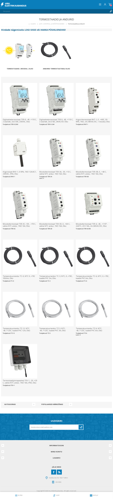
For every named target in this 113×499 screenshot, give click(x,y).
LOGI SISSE (30, 29)
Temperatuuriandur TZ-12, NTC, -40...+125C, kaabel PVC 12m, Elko (16, 329)
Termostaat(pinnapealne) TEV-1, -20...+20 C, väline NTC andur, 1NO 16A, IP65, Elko (20, 382)
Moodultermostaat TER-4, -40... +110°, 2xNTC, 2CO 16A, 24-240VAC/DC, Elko (91, 225)
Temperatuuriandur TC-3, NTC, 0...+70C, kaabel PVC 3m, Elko (56, 277)
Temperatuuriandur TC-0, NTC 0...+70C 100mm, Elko (19, 277)
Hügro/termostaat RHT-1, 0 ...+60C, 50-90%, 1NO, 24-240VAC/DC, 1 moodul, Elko (93, 121)
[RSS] (59, 472)
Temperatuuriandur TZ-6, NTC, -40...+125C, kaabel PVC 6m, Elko (89, 329)
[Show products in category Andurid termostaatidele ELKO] (56, 51)
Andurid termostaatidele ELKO (56, 69)
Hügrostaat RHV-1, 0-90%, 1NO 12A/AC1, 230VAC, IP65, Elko (19, 173)
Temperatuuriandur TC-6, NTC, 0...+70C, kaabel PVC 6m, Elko (92, 277)
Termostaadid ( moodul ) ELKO (20, 69)
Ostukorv (109, 4)
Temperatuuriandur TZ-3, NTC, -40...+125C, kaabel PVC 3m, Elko (52, 329)
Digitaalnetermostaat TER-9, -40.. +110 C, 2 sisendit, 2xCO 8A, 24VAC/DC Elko (56, 121)
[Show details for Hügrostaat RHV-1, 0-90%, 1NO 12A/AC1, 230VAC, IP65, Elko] (20, 152)
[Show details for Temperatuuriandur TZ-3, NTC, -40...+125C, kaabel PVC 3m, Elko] (56, 309)
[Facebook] (53, 472)
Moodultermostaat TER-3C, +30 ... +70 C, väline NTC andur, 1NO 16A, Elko (19, 225)
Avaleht (33, 24)
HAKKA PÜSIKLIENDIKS (52, 29)
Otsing (111, 11)
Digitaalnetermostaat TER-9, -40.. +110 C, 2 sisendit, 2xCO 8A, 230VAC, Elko (20, 121)
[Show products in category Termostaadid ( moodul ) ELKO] (20, 51)
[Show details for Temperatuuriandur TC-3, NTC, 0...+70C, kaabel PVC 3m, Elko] (56, 257)
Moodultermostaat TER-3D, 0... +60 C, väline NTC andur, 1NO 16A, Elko (54, 225)
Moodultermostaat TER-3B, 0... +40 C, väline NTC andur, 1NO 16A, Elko (91, 173)
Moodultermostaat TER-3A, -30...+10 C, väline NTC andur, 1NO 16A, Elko (55, 173)
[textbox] (54, 11)
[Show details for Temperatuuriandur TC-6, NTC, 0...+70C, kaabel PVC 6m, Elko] (93, 257)
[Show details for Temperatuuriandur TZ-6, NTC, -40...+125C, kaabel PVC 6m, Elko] (93, 309)
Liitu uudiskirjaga (81, 427)
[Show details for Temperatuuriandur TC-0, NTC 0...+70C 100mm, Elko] (20, 257)
